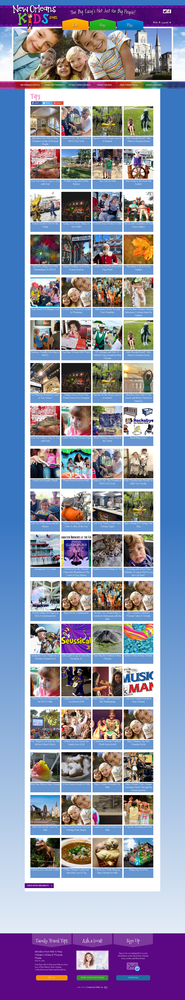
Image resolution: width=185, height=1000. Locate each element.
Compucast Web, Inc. (95, 987)
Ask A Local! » (162, 22)
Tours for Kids (104, 85)
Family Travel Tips (52, 940)
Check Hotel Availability (38, 885)
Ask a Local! (92, 940)
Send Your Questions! (92, 977)
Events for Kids (154, 85)
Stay (102, 25)
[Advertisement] (92, 912)
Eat (75, 25)
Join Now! (133, 977)
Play (130, 25)
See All (51, 977)
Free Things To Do (129, 85)
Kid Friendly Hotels (30, 85)
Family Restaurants (55, 85)
